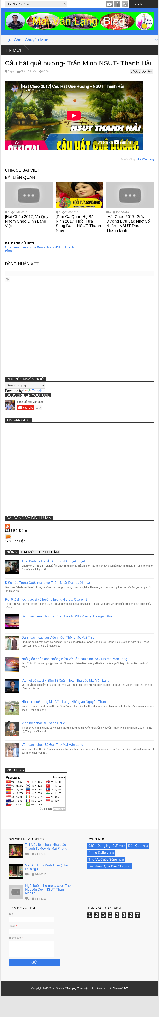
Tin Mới (13, 50)
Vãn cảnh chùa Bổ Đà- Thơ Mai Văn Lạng (52, 744)
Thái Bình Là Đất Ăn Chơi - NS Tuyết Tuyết (53, 561)
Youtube (109, 4)
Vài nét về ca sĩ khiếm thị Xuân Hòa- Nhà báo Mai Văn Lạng (66, 680)
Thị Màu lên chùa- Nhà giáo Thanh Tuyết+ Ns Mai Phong (46, 846)
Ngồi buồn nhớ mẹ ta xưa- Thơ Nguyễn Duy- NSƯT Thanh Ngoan (48, 889)
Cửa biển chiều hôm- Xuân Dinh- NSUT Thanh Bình (39, 249)
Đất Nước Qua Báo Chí (105, 866)
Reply (11, 71)
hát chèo (107, 988)
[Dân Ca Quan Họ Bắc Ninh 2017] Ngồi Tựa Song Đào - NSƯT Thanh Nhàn (78, 223)
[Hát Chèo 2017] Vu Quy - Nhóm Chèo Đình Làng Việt (28, 221)
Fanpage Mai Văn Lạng (117, 4)
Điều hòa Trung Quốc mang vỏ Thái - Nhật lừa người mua (47, 582)
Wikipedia (125, 4)
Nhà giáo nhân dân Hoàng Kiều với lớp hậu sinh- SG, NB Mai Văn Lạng (74, 659)
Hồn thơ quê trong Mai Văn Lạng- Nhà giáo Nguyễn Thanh (65, 702)
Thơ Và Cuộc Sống (102, 859)
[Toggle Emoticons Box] (7, 279)
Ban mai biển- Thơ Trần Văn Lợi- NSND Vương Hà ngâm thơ (67, 616)
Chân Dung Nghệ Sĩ (103, 846)
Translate (38, 391)
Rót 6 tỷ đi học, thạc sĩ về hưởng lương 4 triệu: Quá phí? (46, 599)
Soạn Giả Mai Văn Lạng (62, 988)
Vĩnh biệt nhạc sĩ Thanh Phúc (43, 723)
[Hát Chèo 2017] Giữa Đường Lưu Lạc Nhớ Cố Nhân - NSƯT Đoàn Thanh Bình (128, 223)
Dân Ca (32, 71)
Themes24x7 (120, 988)
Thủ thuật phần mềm (89, 988)
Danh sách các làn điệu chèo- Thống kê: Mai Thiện (59, 637)
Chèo (23, 71)
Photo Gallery (98, 852)
